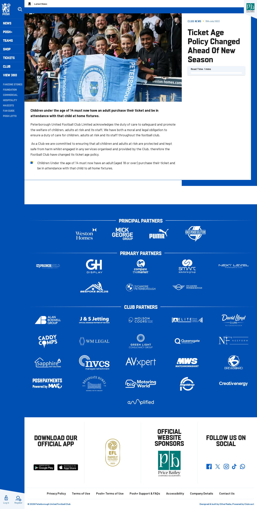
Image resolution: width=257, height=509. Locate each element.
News (7, 23)
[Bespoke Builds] (94, 287)
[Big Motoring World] (140, 384)
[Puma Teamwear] (159, 233)
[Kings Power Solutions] (195, 233)
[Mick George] (122, 233)
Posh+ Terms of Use (110, 493)
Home (29, 4)
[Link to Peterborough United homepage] (8, 9)
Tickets (9, 57)
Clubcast (249, 504)
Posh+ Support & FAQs (145, 493)
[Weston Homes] (86, 233)
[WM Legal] (94, 341)
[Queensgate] (187, 341)
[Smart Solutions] (187, 266)
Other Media (225, 504)
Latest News (40, 3)
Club (6, 66)
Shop (7, 49)
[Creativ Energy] (233, 384)
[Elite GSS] (187, 320)
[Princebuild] (48, 266)
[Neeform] (233, 341)
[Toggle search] (20, 9)
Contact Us (227, 493)
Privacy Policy (56, 493)
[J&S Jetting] (94, 320)
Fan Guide (8, 110)
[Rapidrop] (187, 383)
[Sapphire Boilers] (48, 362)
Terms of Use (81, 493)
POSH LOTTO (10, 116)
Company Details (201, 493)
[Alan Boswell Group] (48, 320)
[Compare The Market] (140, 266)
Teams (8, 40)
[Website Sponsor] (250, 7)
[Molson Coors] (140, 320)
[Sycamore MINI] (187, 287)
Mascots (8, 105)
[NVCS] (94, 362)
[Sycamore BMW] (140, 287)
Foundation (10, 89)
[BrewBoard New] (233, 362)
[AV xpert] (140, 362)
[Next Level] (233, 266)
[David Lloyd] (233, 320)
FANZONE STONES (12, 84)
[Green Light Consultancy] (140, 341)
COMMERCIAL (10, 95)
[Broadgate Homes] (94, 383)
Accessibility (175, 493)
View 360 (10, 75)
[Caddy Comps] (48, 341)
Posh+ (7, 31)
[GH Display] (94, 266)
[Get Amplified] (140, 402)
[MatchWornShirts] (187, 362)
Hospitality (10, 100)
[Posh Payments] (48, 383)
